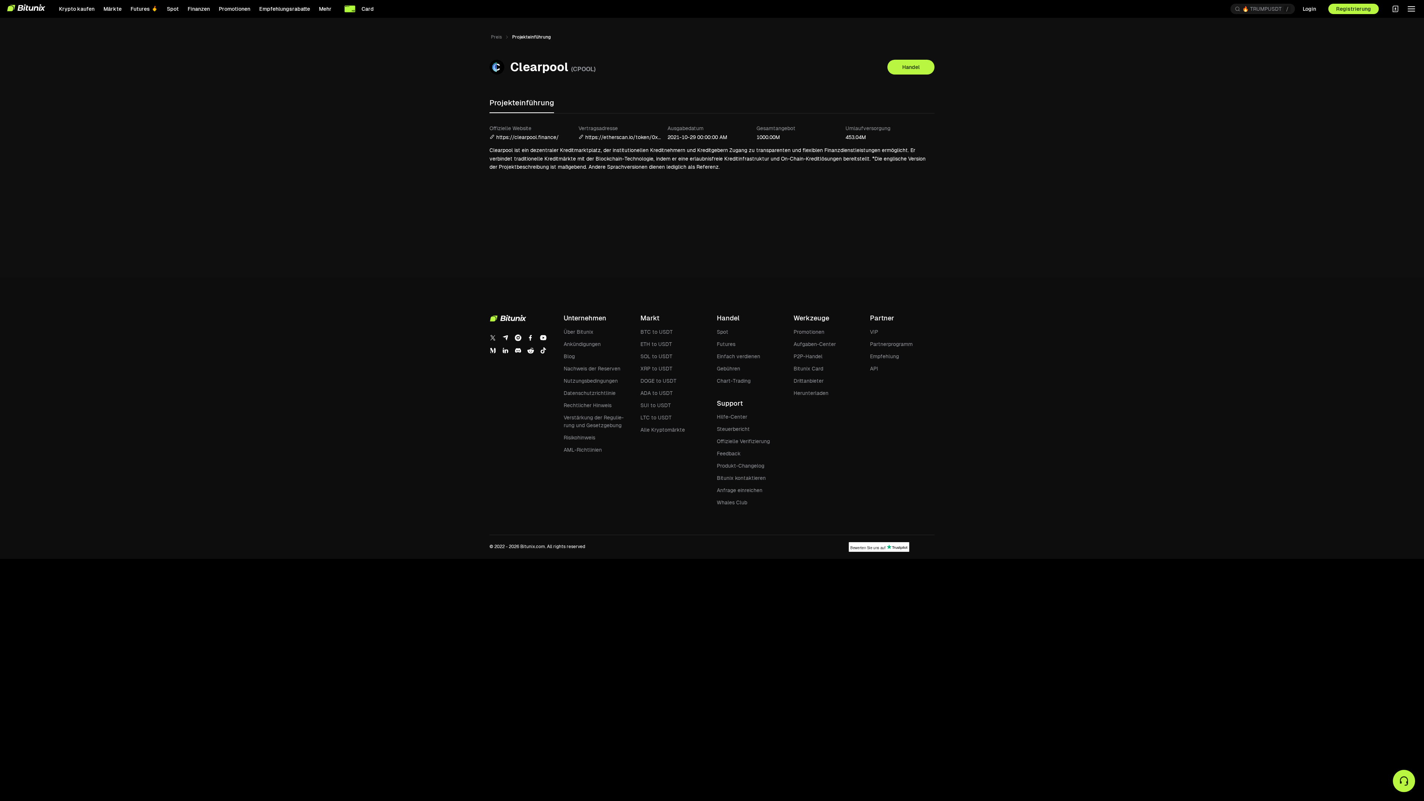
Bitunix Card (808, 368)
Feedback (729, 453)
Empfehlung (884, 356)
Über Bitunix (578, 332)
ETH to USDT (656, 344)
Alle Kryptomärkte (662, 429)
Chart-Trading (734, 381)
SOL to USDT (656, 356)
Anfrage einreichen (739, 490)
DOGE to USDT (658, 381)
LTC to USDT (656, 417)
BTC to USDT (656, 332)
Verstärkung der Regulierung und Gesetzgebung (594, 421)
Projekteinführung (522, 103)
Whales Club (732, 502)
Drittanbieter (809, 381)
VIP (874, 332)
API (874, 368)
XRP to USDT (656, 368)
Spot (722, 332)
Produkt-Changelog (740, 465)
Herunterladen (811, 393)
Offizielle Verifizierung (743, 441)
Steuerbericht (733, 429)
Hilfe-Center (732, 416)
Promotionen (809, 332)
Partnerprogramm (891, 344)
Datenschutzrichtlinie (590, 393)
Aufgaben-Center (815, 344)
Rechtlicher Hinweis (588, 405)
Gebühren (728, 368)
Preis (496, 37)
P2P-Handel (808, 356)
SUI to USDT (655, 405)
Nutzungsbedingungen (591, 381)
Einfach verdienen (738, 356)
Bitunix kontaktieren (741, 478)
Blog (569, 356)
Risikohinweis (579, 437)
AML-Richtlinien (583, 449)
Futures (726, 344)
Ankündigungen (582, 344)
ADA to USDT (656, 393)
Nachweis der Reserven (592, 368)
